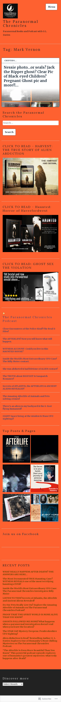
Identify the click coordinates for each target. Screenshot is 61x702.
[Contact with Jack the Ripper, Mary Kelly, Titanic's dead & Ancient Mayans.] (44, 508)
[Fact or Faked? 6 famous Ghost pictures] (16, 478)
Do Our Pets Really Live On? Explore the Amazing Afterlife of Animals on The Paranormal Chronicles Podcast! (30, 608)
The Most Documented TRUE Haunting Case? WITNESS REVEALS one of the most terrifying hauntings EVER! (28, 581)
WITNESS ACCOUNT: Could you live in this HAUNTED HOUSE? (25, 350)
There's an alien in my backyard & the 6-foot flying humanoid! (27, 407)
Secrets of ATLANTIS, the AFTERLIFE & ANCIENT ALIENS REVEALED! (30, 387)
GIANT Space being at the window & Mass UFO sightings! (28, 417)
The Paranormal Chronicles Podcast (27, 319)
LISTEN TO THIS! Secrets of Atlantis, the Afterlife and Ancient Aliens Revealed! (30, 599)
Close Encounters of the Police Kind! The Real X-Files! (29, 330)
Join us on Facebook (21, 534)
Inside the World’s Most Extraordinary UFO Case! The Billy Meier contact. (30, 360)
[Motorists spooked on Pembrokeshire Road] (44, 449)
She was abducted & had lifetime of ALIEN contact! (30, 368)
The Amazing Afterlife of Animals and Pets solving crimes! (26, 397)
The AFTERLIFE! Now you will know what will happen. (27, 340)
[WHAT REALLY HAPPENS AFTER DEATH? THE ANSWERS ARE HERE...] (16, 449)
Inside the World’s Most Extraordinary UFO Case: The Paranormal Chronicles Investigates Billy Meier (30, 591)
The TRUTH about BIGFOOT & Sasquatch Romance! (25, 377)
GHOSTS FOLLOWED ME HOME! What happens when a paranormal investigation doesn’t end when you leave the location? (29, 624)
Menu (51, 6)
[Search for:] (30, 124)
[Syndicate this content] (4, 313)
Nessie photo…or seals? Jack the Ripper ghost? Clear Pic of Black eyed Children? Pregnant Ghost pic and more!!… (29, 76)
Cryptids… (10, 60)
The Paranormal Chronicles (20, 24)
